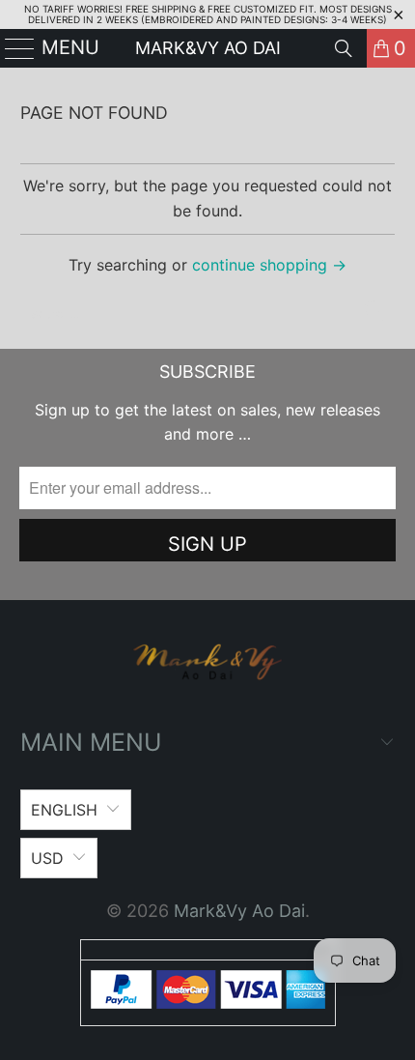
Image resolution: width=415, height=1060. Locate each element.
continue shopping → (269, 264)
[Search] (343, 48)
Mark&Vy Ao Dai (208, 48)
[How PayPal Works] (208, 1002)
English (64, 809)
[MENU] (12, 48)
